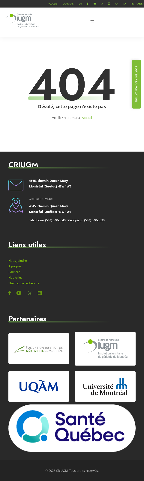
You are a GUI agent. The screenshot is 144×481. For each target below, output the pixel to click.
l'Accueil (86, 118)
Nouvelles (15, 277)
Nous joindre (17, 261)
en (80, 3)
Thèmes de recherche (23, 283)
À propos (14, 266)
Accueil (52, 3)
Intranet (137, 3)
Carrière (68, 3)
